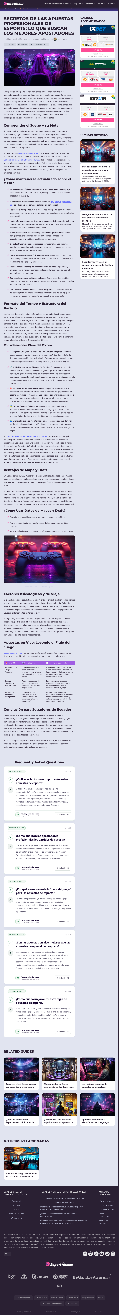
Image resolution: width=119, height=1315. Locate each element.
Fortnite (16, 1205)
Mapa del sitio (98, 1312)
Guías (100, 3)
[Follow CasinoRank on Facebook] (85, 1253)
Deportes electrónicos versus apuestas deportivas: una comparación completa (62, 1208)
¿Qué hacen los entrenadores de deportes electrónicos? (58, 1215)
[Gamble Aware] (92, 1276)
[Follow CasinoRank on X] (96, 1253)
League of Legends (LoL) (29, 153)
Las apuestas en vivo (13, 653)
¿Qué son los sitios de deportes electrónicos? (64, 1198)
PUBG (16, 1209)
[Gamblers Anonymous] (24, 1276)
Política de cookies (50, 1312)
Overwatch (16, 1201)
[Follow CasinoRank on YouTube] (101, 1253)
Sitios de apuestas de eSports (56, 3)
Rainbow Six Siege (16, 1213)
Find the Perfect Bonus (64, 1202)
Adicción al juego (75, 1312)
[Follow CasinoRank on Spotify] (107, 1253)
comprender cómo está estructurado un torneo (26, 436)
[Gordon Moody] (60, 1276)
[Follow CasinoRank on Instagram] (90, 1253)
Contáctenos (107, 1205)
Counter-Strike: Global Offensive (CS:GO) (22, 160)
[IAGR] (12, 1276)
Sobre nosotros (107, 1201)
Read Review (98, 54)
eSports (77, 3)
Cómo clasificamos (104, 1215)
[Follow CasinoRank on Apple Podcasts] (113, 1253)
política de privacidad (103, 1222)
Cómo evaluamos (107, 1209)
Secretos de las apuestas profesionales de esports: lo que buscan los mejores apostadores (63, 1222)
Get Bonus (97, 50)
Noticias (111, 3)
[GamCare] (40, 1276)
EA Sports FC (16, 1218)
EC (6, 1254)
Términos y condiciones (24, 1312)
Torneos (89, 3)
